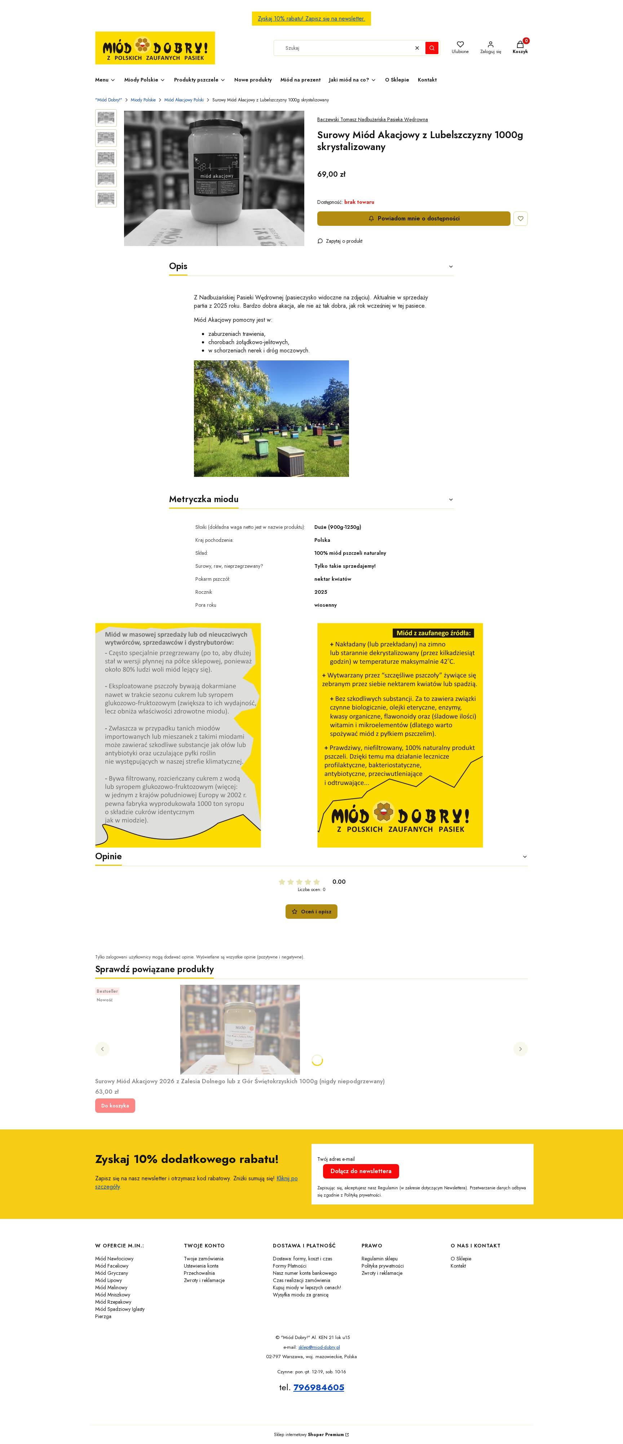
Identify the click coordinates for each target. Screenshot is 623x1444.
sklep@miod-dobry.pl (319, 1347)
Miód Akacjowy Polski (184, 100)
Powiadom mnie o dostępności (419, 218)
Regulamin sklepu (380, 1258)
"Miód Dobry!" (108, 100)
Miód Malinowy (111, 1287)
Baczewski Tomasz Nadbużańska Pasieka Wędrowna (372, 119)
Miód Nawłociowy (114, 1258)
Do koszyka (115, 1105)
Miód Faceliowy (111, 1265)
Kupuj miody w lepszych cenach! (307, 1287)
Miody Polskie (143, 100)
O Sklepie (461, 1258)
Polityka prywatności (383, 1265)
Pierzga (103, 1316)
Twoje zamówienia (204, 1258)
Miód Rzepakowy (113, 1301)
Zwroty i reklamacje (204, 1280)
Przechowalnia (199, 1273)
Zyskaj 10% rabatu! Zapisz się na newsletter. (311, 18)
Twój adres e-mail (336, 1159)
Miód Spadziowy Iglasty (120, 1309)
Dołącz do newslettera (361, 1171)
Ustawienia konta (201, 1265)
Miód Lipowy (108, 1280)
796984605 (318, 1387)
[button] (431, 48)
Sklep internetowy (309, 1434)
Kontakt (458, 1265)
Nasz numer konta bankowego (305, 1273)
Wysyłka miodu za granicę (300, 1294)
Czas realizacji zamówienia (301, 1280)
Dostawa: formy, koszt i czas (302, 1258)
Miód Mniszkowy (112, 1294)
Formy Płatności (289, 1265)
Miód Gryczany (111, 1273)
